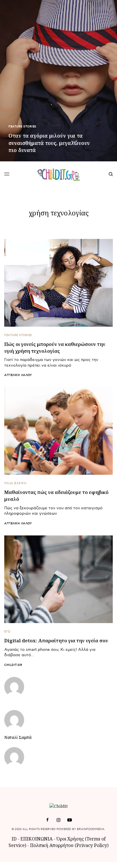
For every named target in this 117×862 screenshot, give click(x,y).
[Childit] (58, 174)
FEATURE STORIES (22, 126)
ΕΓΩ (7, 631)
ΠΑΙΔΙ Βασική (15, 483)
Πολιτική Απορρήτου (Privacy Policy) (69, 845)
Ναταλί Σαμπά (18, 737)
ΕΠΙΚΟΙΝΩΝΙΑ (37, 839)
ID (14, 839)
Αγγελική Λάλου (18, 375)
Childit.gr (13, 665)
